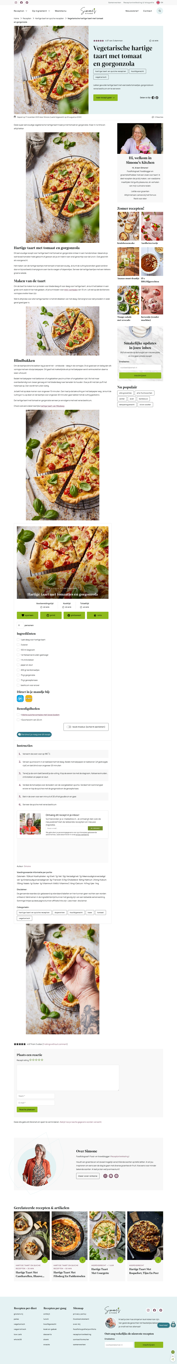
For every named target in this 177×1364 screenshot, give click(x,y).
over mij (77, 1324)
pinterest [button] (76, 615)
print (52, 615)
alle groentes (125, 393)
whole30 (18, 1339)
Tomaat (100, 912)
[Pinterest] (27, 2)
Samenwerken (114, 2)
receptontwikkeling (82, 1334)
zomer (122, 399)
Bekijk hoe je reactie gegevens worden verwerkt (80, 1122)
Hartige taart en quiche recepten (49, 18)
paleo (16, 1319)
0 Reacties (159, 117)
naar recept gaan (104, 97)
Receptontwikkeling (119, 1156)
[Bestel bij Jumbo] (28, 698)
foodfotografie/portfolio (84, 1329)
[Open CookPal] (173, 1325)
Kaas (90, 912)
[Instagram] (16, 2)
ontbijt (46, 1314)
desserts (47, 1334)
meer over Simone (87, 1176)
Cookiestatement (81, 1319)
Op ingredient (39, 11)
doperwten (60, 912)
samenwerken (79, 1344)
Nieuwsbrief (132, 11)
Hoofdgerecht (137, 71)
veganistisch (20, 1329)
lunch (46, 1319)
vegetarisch (19, 1324)
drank (46, 1339)
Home (16, 18)
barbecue (143, 399)
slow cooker (145, 404)
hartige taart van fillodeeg (52, 406)
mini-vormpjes (71, 289)
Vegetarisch (101, 77)
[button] (159, 10)
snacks (46, 1344)
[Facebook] (21, 2)
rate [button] (99, 615)
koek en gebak (50, 1329)
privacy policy (79, 1314)
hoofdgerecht (49, 1324)
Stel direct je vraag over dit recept (35, 734)
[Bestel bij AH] (20, 698)
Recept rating (23, 1060)
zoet (132, 399)
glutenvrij (18, 1314)
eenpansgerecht (127, 404)
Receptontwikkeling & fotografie (139, 2)
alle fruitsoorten (144, 393)
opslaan (29, 615)
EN (162, 2)
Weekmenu (60, 11)
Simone (27, 866)
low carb (18, 1334)
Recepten (19, 11)
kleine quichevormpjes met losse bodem (40, 714)
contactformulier (81, 1339)
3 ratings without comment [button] (55, 1044)
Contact (147, 11)
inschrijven (140, 375)
